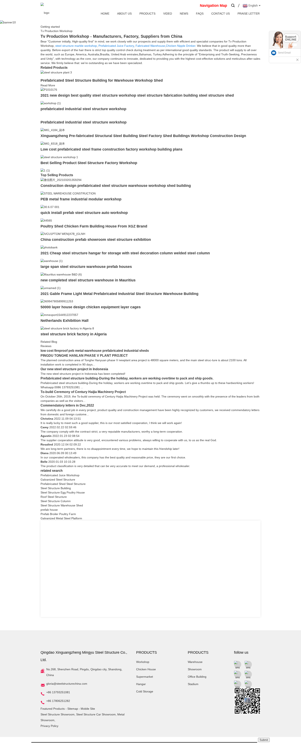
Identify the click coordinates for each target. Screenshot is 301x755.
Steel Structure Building (56, 488)
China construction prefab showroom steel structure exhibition (96, 240)
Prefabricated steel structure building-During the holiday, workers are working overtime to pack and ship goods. (127, 378)
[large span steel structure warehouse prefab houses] (52, 260)
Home (105, 13)
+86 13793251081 (58, 692)
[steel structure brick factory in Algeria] (67, 328)
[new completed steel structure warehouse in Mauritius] (61, 274)
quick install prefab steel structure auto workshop (84, 213)
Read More (48, 85)
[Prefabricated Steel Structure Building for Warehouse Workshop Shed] (56, 72)
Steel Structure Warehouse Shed (62, 505)
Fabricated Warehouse (150, 45)
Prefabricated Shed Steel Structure (63, 483)
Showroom (195, 669)
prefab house (49, 509)
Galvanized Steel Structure (58, 479)
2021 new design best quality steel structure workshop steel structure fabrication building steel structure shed (137, 95)
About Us (124, 13)
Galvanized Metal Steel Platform (61, 518)
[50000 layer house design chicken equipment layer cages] (57, 301)
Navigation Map (213, 5)
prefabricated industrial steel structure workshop (83, 109)
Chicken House (146, 669)
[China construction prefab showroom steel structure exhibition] (63, 233)
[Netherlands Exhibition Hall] (59, 314)
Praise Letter (249, 13)
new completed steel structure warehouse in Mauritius (88, 280)
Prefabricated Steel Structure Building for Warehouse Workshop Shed (102, 80)
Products (147, 13)
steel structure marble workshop (76, 45)
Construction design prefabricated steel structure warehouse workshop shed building (116, 186)
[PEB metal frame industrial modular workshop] (68, 193)
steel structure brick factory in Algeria (74, 334)
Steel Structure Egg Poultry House (63, 492)
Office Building (197, 676)
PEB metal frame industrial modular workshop (81, 199)
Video (167, 13)
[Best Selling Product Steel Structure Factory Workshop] (59, 157)
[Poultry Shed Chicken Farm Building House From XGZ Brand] (46, 220)
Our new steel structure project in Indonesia (74, 369)
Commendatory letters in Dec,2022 (67, 405)
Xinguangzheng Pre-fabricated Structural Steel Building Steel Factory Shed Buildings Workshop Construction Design (143, 136)
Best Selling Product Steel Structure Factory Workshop (89, 163)
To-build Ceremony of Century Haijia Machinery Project (83, 392)
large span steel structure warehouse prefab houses (86, 267)
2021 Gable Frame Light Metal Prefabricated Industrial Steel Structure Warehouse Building (119, 294)
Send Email (284, 52)
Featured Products (53, 708)
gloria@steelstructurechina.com (66, 683)
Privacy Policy (49, 726)
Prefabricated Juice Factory (116, 45)
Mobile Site (88, 708)
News (184, 13)
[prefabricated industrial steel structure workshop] (51, 103)
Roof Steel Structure (54, 496)
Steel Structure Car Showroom (96, 714)
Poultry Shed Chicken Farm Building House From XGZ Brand (94, 226)
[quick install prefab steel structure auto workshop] (50, 206)
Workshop (142, 662)
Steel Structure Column (56, 501)
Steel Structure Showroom (58, 714)
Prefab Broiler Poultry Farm (58, 514)
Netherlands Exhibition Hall (64, 321)
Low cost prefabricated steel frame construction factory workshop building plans (111, 149)
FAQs (200, 13)
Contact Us (220, 13)
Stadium (193, 684)
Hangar (141, 684)
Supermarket (144, 676)
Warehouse (195, 662)
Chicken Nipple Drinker (180, 45)
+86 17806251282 (58, 700)
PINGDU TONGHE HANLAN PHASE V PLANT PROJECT (84, 355)
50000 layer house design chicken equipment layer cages (91, 307)
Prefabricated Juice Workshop (60, 475)
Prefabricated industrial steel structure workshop (84, 122)
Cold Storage (144, 691)
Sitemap (72, 708)
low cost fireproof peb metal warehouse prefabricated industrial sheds (95, 350)
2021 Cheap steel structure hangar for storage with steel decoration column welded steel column (125, 253)
